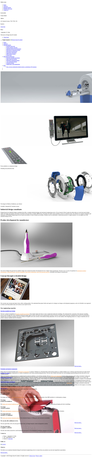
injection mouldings (20, 272)
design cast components (56, 376)
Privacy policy (39, 455)
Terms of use (32, 455)
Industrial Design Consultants (8, 382)
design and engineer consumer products (11, 411)
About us (5, 6)
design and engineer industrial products (11, 418)
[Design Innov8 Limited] (16, 39)
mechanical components (23, 371)
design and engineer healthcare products (11, 404)
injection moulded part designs (22, 314)
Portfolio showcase (7, 8)
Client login (6, 37)
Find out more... (78, 366)
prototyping (69, 383)
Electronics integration (11, 52)
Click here (3, 26)
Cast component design (11, 61)
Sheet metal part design (11, 59)
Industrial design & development (13, 48)
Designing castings (5, 373)
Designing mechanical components (9, 369)
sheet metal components (30, 272)
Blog (4, 65)
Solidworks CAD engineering (13, 64)
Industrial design (7, 7)
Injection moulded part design (13, 57)
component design (11, 272)
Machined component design (12, 60)
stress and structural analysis (43, 272)
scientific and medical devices (18, 397)
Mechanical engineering (11, 51)
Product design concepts (11, 47)
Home (4, 5)
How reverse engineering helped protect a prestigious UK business (21, 67)
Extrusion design (10, 63)
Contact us (5, 10)
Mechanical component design (13, 50)
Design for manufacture (6, 377)
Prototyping (9, 55)
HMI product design (11, 54)
